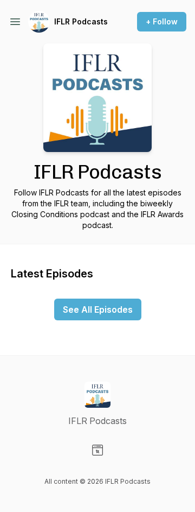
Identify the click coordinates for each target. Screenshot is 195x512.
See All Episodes (98, 309)
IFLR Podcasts (81, 21)
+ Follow (162, 21)
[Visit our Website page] (97, 450)
